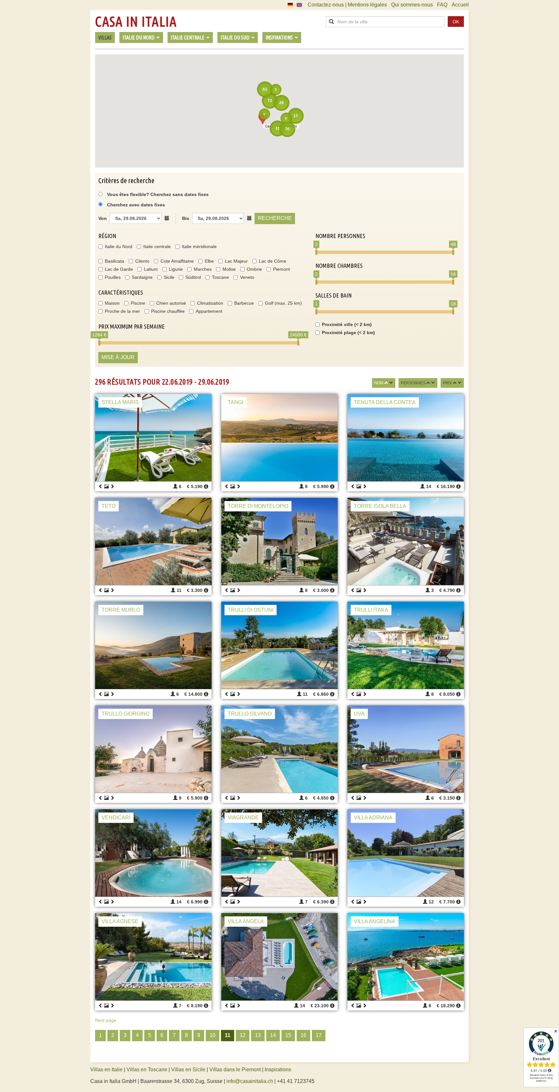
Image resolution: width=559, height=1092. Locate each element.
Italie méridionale (199, 246)
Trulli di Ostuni (250, 610)
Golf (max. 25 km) (283, 303)
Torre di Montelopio (258, 506)
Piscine (138, 303)
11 (227, 1035)
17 (319, 1035)
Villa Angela (246, 921)
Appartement (209, 311)
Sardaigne (142, 277)
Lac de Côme (272, 261)
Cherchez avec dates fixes (136, 204)
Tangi (235, 402)
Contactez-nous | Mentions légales (347, 4)
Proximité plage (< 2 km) (348, 332)
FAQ (442, 4)
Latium (151, 269)
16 (303, 1035)
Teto (108, 506)
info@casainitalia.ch (249, 1081)
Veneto (247, 277)
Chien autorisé (171, 303)
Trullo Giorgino (125, 713)
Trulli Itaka (371, 610)
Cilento (142, 261)
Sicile (169, 277)
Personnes (413, 383)
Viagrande (243, 817)
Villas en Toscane (146, 1069)
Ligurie (176, 269)
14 (273, 1035)
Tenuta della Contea (385, 402)
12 (243, 1035)
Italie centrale (157, 246)
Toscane (220, 277)
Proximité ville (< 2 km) (347, 324)
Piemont (281, 269)
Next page (105, 1020)
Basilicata (114, 261)
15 (288, 1035)
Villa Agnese (120, 921)
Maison (112, 303)
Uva (359, 713)
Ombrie (254, 269)
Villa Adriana (373, 817)
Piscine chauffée (168, 311)
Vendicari (116, 817)
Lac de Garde (119, 269)
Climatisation (210, 303)
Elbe (209, 261)
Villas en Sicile (188, 1069)
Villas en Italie (106, 1069)
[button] (262, 118)
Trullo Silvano (250, 713)
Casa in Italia (136, 21)
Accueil (460, 4)
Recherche (275, 218)
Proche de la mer (122, 311)
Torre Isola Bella (380, 506)
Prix (447, 383)
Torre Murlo (121, 610)
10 (212, 1035)
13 (258, 1035)
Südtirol (193, 277)
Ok (456, 21)
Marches (203, 269)
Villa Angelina (374, 921)
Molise (229, 269)
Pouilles (113, 277)
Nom (378, 383)
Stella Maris (120, 402)
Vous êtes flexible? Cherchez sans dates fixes (157, 194)
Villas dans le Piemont (235, 1069)
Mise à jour (118, 357)
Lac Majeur (236, 261)
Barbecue (244, 303)
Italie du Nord (118, 246)
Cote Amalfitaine (177, 261)
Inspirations (278, 1069)
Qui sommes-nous (412, 4)
